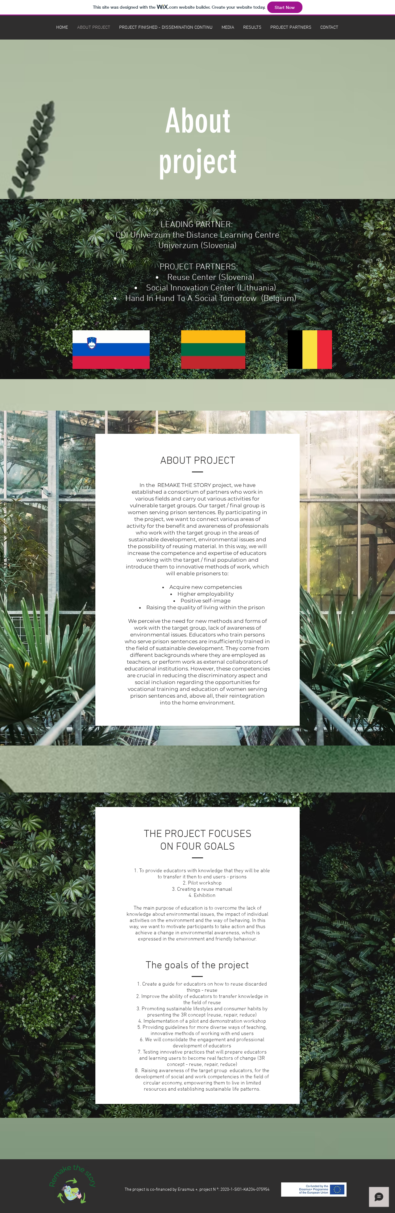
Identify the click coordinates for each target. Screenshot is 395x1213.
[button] (228, 27)
